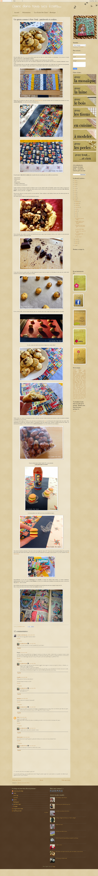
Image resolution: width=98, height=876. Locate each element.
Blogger (54, 866)
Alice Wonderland (83, 391)
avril (76, 217)
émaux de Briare (76, 378)
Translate (82, 47)
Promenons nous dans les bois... (61, 831)
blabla (84, 374)
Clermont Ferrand (77, 372)
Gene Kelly (84, 387)
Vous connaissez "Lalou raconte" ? (79, 234)
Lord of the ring (76, 393)
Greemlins (79, 398)
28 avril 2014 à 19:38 (24, 677)
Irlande (85, 392)
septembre (77, 207)
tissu (79, 370)
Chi (82, 395)
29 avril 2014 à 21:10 (32, 745)
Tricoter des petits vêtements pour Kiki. (62, 804)
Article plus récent (16, 780)
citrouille (84, 377)
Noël (73, 376)
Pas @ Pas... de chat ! (17, 811)
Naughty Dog (75, 388)
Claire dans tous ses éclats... (36, 6)
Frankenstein (78, 387)
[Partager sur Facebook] (32, 626)
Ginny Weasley (80, 397)
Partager (74, 411)
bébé (74, 375)
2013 (75, 245)
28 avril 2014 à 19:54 (24, 698)
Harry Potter (83, 378)
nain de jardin (81, 394)
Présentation (26, 12)
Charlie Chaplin (75, 385)
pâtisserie (78, 375)
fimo (81, 381)
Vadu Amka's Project (17, 804)
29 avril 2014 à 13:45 (26, 737)
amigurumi (84, 380)
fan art (79, 374)
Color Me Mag (15, 795)
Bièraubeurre (80, 395)
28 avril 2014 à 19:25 (24, 652)
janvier (76, 243)
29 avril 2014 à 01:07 (32, 728)
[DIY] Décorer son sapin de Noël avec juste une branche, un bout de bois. (69, 851)
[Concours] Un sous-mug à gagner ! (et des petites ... (80, 226)
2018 (75, 192)
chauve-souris (75, 389)
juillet (76, 211)
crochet (84, 371)
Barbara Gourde (20, 737)
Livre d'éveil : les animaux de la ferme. (62, 811)
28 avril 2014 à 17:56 (31, 635)
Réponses (20, 641)
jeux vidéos (84, 385)
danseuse (79, 389)
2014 (75, 200)
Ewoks (76, 392)
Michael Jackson (76, 383)
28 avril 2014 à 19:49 (32, 663)
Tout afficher (46, 812)
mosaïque (75, 371)
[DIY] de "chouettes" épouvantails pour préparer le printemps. (66, 838)
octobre (76, 205)
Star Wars (80, 382)
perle (85, 394)
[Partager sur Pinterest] (33, 626)
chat (80, 371)
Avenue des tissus (39, 100)
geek (85, 370)
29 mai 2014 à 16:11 (32, 707)
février (76, 241)
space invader (75, 395)
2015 (75, 198)
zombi (78, 381)
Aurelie (18, 717)
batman (84, 383)
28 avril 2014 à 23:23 (23, 717)
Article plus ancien (66, 780)
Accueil (16, 12)
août (76, 209)
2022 (75, 184)
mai (76, 215)
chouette (74, 381)
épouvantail (75, 382)
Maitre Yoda (82, 398)
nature (84, 381)
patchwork (76, 376)
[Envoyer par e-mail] (28, 626)
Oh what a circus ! (78, 237)
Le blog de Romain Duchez (18, 808)
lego (78, 391)
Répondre (18, 638)
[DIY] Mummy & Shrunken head (61, 858)
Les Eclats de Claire (23, 643)
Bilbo (74, 392)
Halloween (75, 374)
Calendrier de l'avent (59, 824)
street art (78, 377)
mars (76, 239)
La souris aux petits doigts (18, 791)
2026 (75, 180)
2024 (75, 182)
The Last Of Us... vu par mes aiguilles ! (80, 231)
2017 (75, 194)
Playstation (81, 388)
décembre (77, 201)
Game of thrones (80, 392)
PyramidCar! (15, 797)
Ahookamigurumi (16, 802)
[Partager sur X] (30, 626)
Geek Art (15, 799)
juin (76, 213)
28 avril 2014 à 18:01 (32, 643)
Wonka (85, 388)
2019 (75, 190)
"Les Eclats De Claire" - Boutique (45, 12)
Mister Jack (78, 380)
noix (45, 421)
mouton (84, 382)
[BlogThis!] (29, 626)
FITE (81, 377)
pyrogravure (84, 375)
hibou (74, 380)
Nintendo (79, 385)
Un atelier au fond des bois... (22, 635)
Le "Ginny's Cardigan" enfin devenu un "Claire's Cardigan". (65, 818)
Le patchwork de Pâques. (79, 229)
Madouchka (19, 698)
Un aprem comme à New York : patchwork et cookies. (79, 222)
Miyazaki (81, 383)
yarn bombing (81, 376)
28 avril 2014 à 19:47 (32, 688)
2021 (75, 186)
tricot (74, 370)
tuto (85, 372)
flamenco (77, 394)
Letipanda (18, 677)
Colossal (14, 793)
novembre (77, 203)
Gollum (76, 398)
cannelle (74, 394)
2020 (75, 188)
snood (74, 386)
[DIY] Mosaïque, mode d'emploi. (61, 797)
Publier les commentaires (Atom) (23, 783)
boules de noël (83, 393)
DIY (82, 374)
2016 (75, 196)
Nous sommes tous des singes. (79, 219)
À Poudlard (15, 806)
